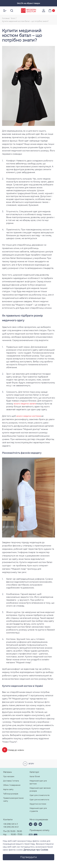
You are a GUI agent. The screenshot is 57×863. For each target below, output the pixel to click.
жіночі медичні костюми (28, 416)
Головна (5, 18)
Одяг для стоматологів (39, 795)
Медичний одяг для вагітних (38, 782)
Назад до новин (15, 750)
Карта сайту (8, 789)
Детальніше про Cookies (36, 850)
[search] (12, 10)
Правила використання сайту (13, 799)
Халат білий (35, 776)
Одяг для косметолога (39, 800)
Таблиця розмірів (10, 794)
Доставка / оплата (11, 781)
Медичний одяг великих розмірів (40, 789)
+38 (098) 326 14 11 (10, 824)
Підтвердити (28, 857)
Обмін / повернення (11, 785)
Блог (13, 18)
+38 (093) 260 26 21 (11, 827)
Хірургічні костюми (38, 804)
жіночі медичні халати (25, 403)
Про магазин (8, 776)
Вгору (31, 764)
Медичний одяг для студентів (38, 809)
